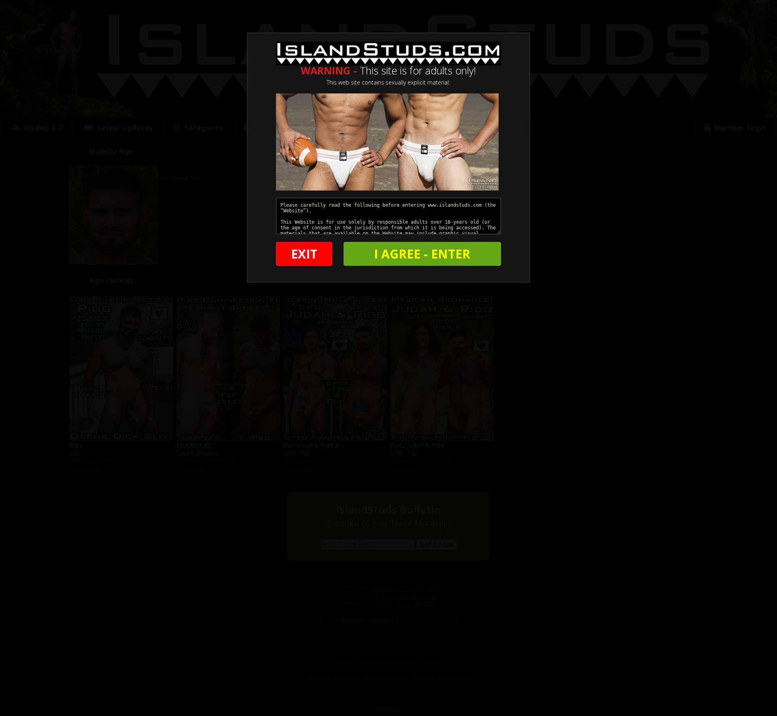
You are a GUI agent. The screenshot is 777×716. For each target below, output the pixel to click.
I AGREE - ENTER (422, 254)
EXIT (304, 254)
